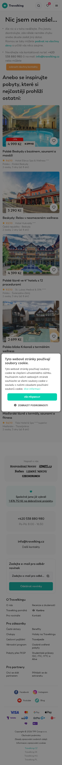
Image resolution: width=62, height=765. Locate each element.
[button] (31, 405)
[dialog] (31, 383)
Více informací (32, 388)
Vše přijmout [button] (32, 396)
